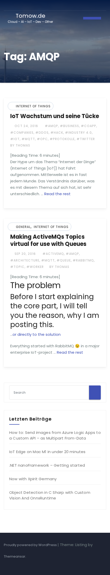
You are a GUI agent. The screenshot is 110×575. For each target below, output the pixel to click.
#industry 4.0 (78, 132)
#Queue (64, 260)
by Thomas (58, 267)
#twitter (85, 139)
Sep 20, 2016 (25, 254)
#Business (69, 126)
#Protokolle (62, 139)
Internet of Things (33, 106)
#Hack (56, 132)
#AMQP (51, 126)
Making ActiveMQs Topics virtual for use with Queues (48, 240)
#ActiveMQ (53, 254)
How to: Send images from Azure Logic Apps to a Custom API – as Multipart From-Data (55, 435)
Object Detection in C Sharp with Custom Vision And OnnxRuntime (49, 495)
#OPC (42, 139)
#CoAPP (88, 126)
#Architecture (24, 260)
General (23, 227)
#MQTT (28, 139)
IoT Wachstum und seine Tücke (54, 116)
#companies (22, 132)
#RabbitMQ (83, 260)
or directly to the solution (37, 334)
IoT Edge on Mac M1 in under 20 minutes (47, 451)
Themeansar (14, 556)
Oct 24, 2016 (26, 126)
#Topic (17, 267)
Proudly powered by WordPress (31, 544)
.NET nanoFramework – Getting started (47, 465)
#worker (35, 267)
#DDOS (42, 132)
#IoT (15, 139)
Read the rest (57, 193)
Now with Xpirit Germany (33, 479)
